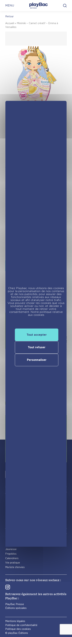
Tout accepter (37, 334)
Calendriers (12, 558)
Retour (9, 16)
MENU (9, 5)
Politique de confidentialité (21, 625)
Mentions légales (15, 621)
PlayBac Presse (14, 604)
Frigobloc (11, 553)
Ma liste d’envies (15, 567)
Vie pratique (12, 562)
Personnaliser (36, 359)
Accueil (9, 23)
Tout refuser (36, 347)
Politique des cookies (18, 629)
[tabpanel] (36, 93)
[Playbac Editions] (38, 6)
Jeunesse (11, 549)
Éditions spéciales (16, 608)
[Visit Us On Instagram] (7, 586)
